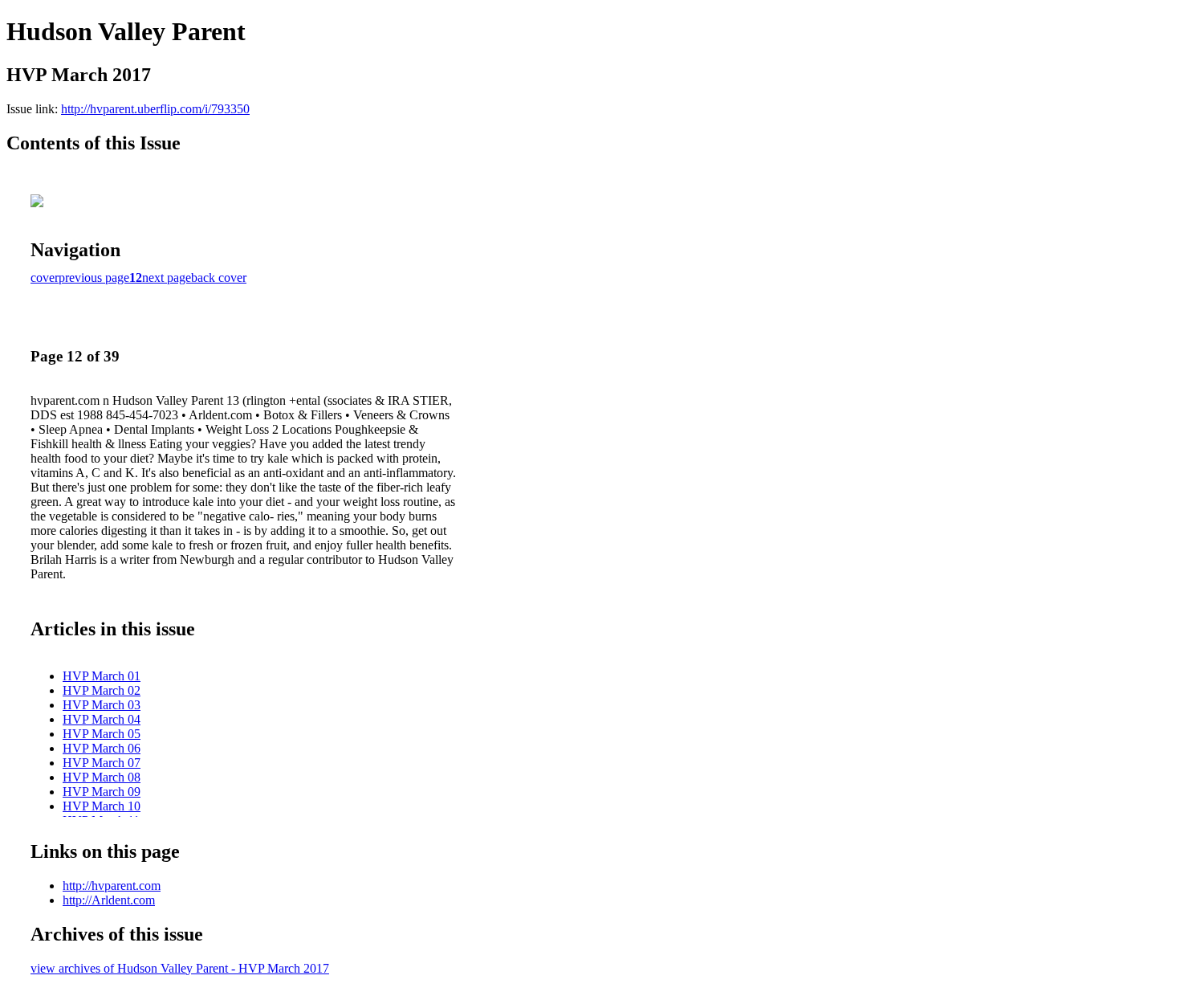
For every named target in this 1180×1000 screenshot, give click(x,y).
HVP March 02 (101, 690)
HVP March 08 (101, 777)
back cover (218, 277)
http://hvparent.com (112, 885)
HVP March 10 (101, 806)
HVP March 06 (101, 748)
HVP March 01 (101, 676)
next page (166, 277)
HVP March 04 (101, 719)
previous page (94, 277)
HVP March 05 (101, 734)
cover (45, 277)
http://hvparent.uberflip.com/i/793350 (155, 109)
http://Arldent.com (109, 900)
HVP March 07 (101, 762)
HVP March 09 (101, 791)
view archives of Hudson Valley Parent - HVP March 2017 (180, 968)
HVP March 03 (101, 705)
